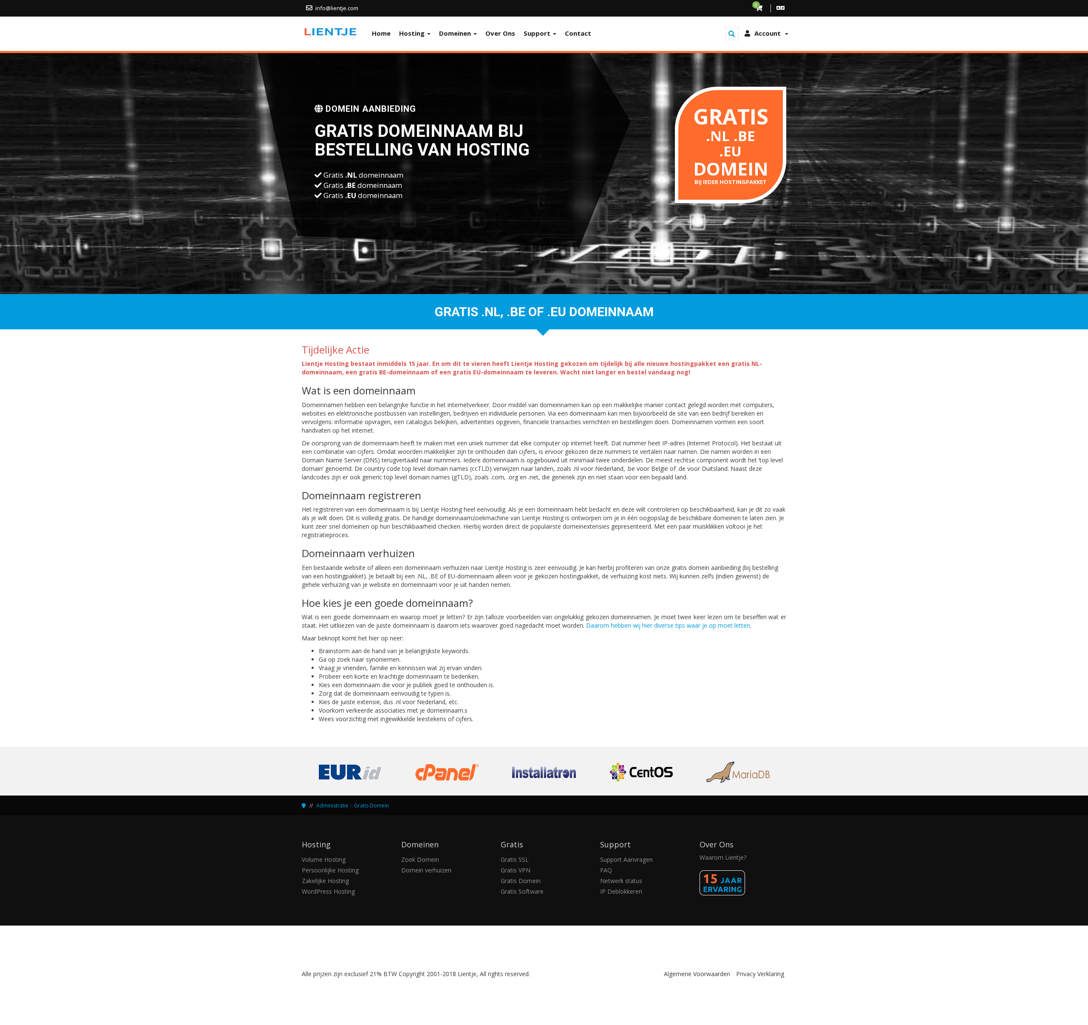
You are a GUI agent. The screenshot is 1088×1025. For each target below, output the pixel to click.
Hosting (412, 33)
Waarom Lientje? (723, 857)
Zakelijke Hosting (325, 881)
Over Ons (500, 33)
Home (381, 33)
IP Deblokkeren (621, 891)
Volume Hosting (324, 859)
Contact (578, 33)
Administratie (332, 805)
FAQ (606, 870)
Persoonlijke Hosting (330, 870)
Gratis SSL (515, 859)
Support (538, 33)
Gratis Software (522, 891)
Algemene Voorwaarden (697, 974)
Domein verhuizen (426, 870)
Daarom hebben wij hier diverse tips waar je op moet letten (668, 625)
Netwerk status (621, 881)
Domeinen (456, 33)
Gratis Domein (371, 805)
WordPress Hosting (328, 891)
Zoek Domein (420, 859)
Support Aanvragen (626, 859)
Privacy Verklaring (760, 974)
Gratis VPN (515, 870)
